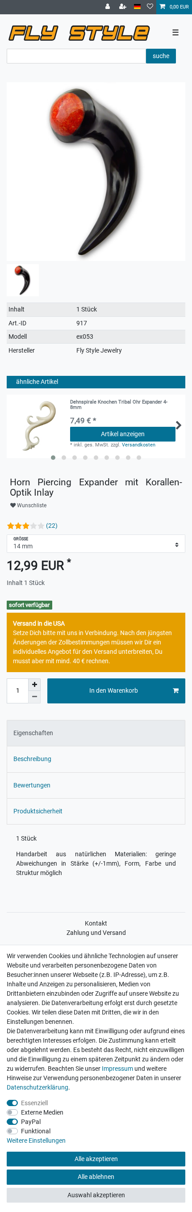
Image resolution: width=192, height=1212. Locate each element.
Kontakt (96, 923)
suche (161, 55)
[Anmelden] (108, 7)
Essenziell (34, 1103)
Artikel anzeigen (123, 434)
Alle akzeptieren (96, 1158)
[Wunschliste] (150, 7)
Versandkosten (138, 445)
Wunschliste (31, 505)
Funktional (35, 1131)
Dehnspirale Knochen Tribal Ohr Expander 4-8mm (118, 405)
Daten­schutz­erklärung (37, 1087)
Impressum (117, 1068)
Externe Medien (42, 1112)
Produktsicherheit (38, 811)
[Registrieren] (123, 7)
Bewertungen (31, 785)
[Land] (137, 7)
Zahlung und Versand (96, 932)
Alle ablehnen (96, 1176)
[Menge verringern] (34, 697)
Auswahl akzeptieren (96, 1195)
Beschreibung (32, 758)
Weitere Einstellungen (36, 1140)
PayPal (31, 1121)
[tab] (96, 733)
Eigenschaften (33, 732)
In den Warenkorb (113, 690)
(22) (52, 525)
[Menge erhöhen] (34, 684)
